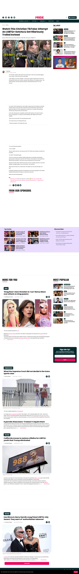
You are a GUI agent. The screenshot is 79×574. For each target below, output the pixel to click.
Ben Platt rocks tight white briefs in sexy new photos (70, 301)
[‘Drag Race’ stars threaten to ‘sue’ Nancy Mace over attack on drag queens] (26, 313)
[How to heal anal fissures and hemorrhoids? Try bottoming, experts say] (58, 286)
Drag (6, 288)
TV (64, 42)
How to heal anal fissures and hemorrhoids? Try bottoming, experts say (69, 287)
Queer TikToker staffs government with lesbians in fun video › (64, 240)
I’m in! (64, 360)
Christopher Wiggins (8, 443)
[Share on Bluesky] (20, 185)
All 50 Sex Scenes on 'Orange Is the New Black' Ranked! (69, 321)
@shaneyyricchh (13, 178)
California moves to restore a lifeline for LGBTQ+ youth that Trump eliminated (25, 439)
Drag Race (41, 333)
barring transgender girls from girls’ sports (39, 415)
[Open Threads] (9, 17)
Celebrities (66, 29)
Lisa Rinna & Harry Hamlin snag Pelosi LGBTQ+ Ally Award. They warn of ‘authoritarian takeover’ (26, 518)
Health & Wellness (67, 284)
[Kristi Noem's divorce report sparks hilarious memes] (33, 234)
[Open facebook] (3, 17)
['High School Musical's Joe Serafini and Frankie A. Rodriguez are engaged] (58, 31)
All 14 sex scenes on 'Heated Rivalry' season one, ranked (69, 315)
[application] (65, 62)
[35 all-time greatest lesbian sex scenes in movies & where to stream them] (58, 307)
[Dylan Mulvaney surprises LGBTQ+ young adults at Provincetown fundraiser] (58, 38)
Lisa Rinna (6, 556)
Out (18, 330)
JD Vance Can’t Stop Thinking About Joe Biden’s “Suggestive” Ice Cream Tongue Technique (21, 241)
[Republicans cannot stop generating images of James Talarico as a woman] (33, 241)
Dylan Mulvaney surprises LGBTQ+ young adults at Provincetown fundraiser (69, 39)
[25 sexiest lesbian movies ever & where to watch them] (58, 293)
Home (3, 25)
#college (37, 178)
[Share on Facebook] (13, 185)
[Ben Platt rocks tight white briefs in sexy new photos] (58, 300)
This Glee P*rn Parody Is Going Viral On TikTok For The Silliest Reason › (64, 232)
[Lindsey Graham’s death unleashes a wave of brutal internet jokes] (9, 248)
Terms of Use (30, 571)
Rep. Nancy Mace (12, 333)
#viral (20, 180)
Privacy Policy (23, 571)
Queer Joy (65, 36)
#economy (16, 180)
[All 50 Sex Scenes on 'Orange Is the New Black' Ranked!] (58, 320)
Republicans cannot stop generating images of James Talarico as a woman (45, 241)
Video (57, 21)
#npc (34, 178)
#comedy (12, 180)
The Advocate (20, 411)
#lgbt (41, 178)
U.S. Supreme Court (14, 414)
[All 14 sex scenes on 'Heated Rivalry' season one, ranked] (58, 314)
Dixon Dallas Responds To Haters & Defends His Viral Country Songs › (65, 236)
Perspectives (8, 368)
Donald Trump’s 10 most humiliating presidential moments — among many (21, 234)
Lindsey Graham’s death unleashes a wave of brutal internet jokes (20, 248)
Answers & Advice (23, 21)
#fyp (32, 178)
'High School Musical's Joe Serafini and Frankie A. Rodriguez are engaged (69, 32)
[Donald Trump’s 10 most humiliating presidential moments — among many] (9, 234)
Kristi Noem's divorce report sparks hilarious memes (45, 233)
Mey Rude (8, 71)
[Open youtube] (14, 17)
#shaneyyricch (33, 180)
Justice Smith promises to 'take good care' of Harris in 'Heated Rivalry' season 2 (69, 53)
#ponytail (28, 180)
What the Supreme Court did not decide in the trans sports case (27, 372)
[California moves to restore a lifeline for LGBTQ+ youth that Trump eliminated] (26, 459)
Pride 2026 (51, 21)
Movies (65, 291)
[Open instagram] (11, 17)
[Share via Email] (16, 185)
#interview (23, 180)
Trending (42, 21)
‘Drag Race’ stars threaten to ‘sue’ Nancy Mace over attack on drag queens (25, 293)
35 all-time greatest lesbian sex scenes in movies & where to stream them (70, 308)
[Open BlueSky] (6, 17)
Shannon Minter (8, 376)
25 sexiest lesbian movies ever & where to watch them (69, 294)
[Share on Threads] (18, 185)
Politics (7, 25)
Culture (34, 21)
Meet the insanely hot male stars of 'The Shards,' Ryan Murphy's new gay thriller (70, 46)
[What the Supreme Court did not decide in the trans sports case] (26, 392)
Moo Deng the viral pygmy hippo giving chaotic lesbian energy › (64, 244)
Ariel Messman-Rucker (9, 296)
